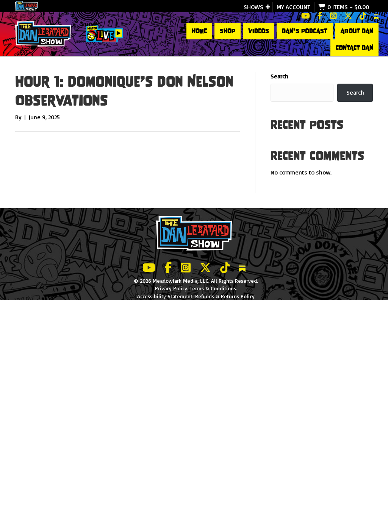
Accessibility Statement (164, 296)
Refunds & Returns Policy (225, 296)
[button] (267, 7)
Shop (227, 31)
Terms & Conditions (213, 288)
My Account (293, 7)
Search (279, 76)
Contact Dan (354, 47)
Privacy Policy (171, 288)
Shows (253, 7)
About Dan (356, 31)
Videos (258, 31)
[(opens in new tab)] (104, 33)
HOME (199, 31)
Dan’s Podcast (304, 31)
